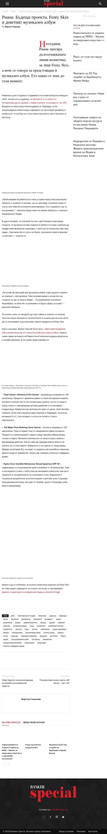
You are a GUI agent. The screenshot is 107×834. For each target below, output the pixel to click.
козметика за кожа (55, 626)
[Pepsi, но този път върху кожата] (35, 735)
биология (15, 619)
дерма (17, 622)
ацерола (52, 616)
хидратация (29, 643)
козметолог (7, 629)
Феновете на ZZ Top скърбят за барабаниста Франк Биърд (87, 76)
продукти (43, 636)
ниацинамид (17, 632)
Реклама (81, 831)
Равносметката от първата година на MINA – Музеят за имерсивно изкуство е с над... (88, 38)
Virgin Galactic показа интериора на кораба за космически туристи (17, 683)
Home (5, 11)
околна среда (48, 632)
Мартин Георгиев (12, 27)
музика (6, 632)
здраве (52, 622)
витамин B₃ (26, 619)
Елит (13, 11)
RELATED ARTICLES (11, 722)
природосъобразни (29, 636)
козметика (41, 626)
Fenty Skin (42, 616)
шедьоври (41, 643)
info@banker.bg (59, 809)
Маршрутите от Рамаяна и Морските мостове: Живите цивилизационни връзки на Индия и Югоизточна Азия (89, 148)
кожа (32, 626)
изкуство (6, 626)
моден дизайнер (59, 629)
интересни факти (20, 626)
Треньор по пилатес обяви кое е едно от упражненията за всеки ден (88, 98)
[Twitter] (63, 817)
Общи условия (66, 831)
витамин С (49, 619)
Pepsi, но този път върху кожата (87, 58)
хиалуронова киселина (12, 643)
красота (18, 629)
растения (54, 636)
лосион (35, 629)
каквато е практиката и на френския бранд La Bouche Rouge (31, 592)
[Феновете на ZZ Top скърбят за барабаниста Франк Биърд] (59, 735)
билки (5, 619)
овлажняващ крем (32, 632)
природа (14, 636)
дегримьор (7, 622)
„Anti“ (12, 616)
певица (61, 632)
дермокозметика (30, 622)
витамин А (37, 619)
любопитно (45, 629)
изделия (61, 622)
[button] (100, 4)
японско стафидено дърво (14, 646)
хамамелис (47, 639)
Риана (63, 636)
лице (27, 629)
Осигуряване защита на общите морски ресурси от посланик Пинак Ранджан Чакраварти (87, 122)
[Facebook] (44, 817)
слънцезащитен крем (20, 639)
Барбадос (63, 616)
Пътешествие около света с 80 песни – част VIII (54, 681)
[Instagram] (56, 817)
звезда (43, 622)
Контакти (93, 831)
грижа (58, 619)
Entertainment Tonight (26, 616)
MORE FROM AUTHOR (34, 722)
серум (5, 639)
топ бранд (36, 639)
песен (5, 636)
